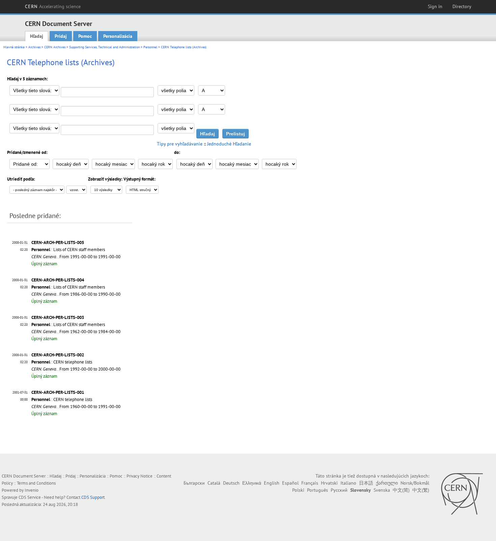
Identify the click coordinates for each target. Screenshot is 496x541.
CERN (53, 6)
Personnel (150, 47)
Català (214, 483)
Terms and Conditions (36, 483)
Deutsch (231, 483)
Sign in (435, 6)
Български (194, 483)
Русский (339, 490)
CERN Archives (54, 47)
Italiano (348, 483)
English (271, 483)
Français (309, 483)
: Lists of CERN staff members (68, 249)
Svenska (382, 490)
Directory (461, 6)
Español (290, 483)
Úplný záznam (44, 264)
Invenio (31, 490)
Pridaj (61, 36)
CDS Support (93, 497)
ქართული (387, 483)
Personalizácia (117, 36)
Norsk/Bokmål (415, 483)
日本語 (366, 483)
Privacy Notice (140, 476)
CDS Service (30, 497)
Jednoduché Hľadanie (229, 144)
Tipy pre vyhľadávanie (179, 144)
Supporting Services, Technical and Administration (104, 47)
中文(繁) (420, 490)
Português (317, 490)
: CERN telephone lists (61, 362)
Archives (34, 47)
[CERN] (462, 493)
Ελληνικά (251, 483)
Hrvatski (329, 483)
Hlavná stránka (14, 47)
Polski (298, 490)
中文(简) (401, 490)
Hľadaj (36, 36)
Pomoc (85, 36)
